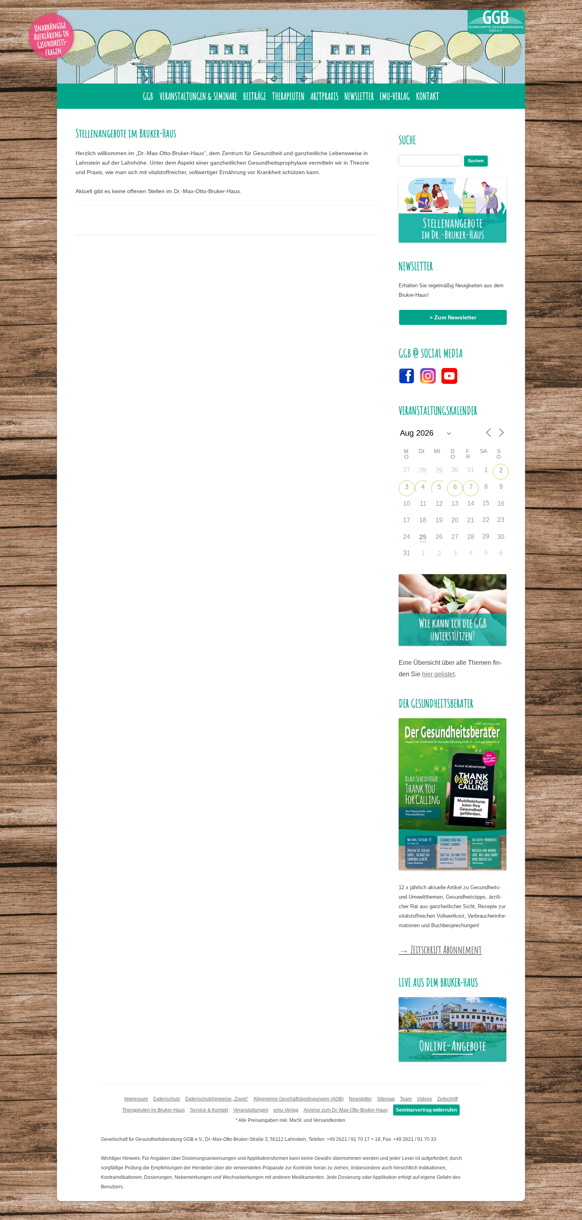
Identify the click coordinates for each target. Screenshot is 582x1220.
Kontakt (427, 96)
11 (423, 503)
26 (439, 536)
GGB (148, 96)
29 (439, 470)
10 (406, 503)
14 (470, 503)
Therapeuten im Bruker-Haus (153, 1110)
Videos (424, 1099)
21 (470, 520)
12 (439, 503)
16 (500, 503)
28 (422, 470)
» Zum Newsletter (453, 317)
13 (454, 503)
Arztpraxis (324, 96)
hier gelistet (438, 674)
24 (406, 536)
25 (422, 537)
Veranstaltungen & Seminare (198, 96)
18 (422, 520)
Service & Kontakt (209, 1110)
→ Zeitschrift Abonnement (440, 949)
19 (439, 520)
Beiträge (254, 96)
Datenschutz (166, 1099)
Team (406, 1099)
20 (454, 520)
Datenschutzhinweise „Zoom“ (216, 1099)
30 (500, 536)
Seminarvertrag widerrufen (426, 1110)
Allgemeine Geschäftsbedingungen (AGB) (298, 1099)
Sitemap (386, 1099)
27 (454, 536)
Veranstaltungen (250, 1110)
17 (406, 520)
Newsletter (359, 96)
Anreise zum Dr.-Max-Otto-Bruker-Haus (346, 1110)
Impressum (136, 1099)
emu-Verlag (395, 96)
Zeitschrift (447, 1099)
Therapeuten (288, 96)
